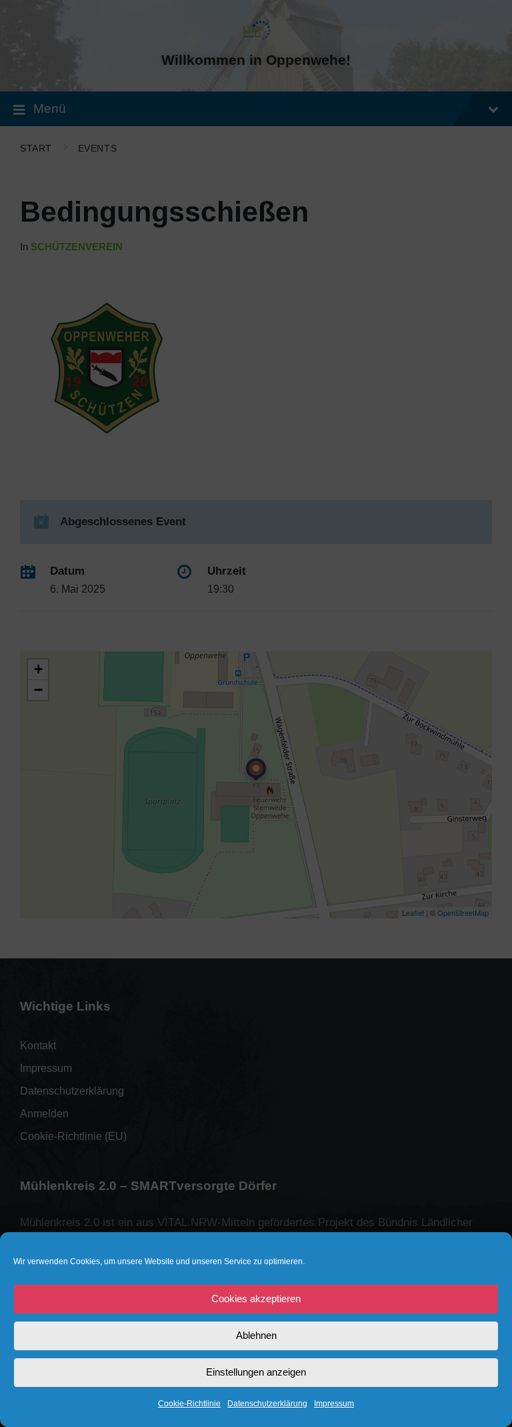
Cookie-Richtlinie (189, 1403)
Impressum (334, 1403)
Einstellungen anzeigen (256, 1372)
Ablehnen (256, 1335)
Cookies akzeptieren (256, 1298)
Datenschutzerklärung (267, 1403)
